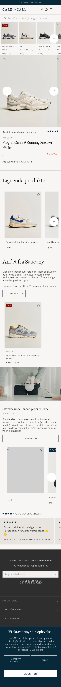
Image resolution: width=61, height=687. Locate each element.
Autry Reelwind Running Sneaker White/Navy (22, 242)
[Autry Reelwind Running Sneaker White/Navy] (23, 239)
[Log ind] (42, 9)
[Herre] (25, 470)
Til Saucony (12, 294)
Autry (23, 47)
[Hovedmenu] (56, 9)
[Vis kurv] (51, 10)
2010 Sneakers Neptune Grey (7, 50)
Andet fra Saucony (23, 261)
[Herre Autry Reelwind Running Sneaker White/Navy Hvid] (27, 33)
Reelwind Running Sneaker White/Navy (27, 50)
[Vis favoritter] (46, 9)
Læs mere (28, 438)
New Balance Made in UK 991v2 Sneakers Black (45, 50)
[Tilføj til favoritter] (37, 195)
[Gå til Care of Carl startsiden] (14, 9)
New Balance (8, 47)
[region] (30, 531)
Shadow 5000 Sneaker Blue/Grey (22, 355)
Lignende (25, 180)
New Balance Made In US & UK (45, 47)
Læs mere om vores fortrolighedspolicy (30, 582)
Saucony (7, 138)
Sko (4, 59)
